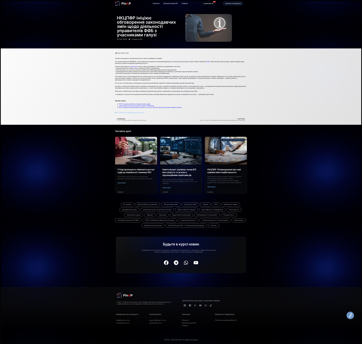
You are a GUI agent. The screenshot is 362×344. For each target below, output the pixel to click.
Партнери (162, 215)
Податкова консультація (181, 215)
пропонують (134, 66)
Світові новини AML (170, 204)
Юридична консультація (153, 225)
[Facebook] (166, 262)
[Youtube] (196, 262)
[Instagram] (205, 305)
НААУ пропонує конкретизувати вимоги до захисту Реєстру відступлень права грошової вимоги (150, 107)
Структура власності (188, 220)
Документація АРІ (170, 3)
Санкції (205, 204)
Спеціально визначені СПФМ (128, 220)
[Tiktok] (210, 305)
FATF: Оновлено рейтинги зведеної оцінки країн (134, 104)
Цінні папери (238, 220)
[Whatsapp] (186, 262)
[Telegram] (176, 262)
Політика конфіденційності (226, 320)
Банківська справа (231, 204)
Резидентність (228, 215)
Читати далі (121, 183)
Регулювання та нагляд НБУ (207, 215)
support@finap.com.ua (157, 320)
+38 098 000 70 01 (122, 323)
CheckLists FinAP (190, 204)
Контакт (214, 225)
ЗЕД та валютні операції (186, 210)
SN (118, 112)
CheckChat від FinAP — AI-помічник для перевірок (186, 225)
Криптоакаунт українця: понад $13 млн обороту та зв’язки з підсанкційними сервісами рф (179, 172)
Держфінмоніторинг (129, 210)
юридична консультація (135, 112)
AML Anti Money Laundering (147, 204)
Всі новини (127, 204)
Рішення (156, 3)
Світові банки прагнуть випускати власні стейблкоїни (136, 105)
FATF (216, 204)
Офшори (150, 215)
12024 (208, 61)
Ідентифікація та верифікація (212, 210)
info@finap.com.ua (123, 320)
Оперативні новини (133, 215)
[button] (233, 3)
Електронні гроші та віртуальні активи (157, 210)
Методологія (234, 210)
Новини (185, 3)
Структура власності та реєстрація (215, 220)
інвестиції (123, 112)
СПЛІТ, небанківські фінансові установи (159, 220)
